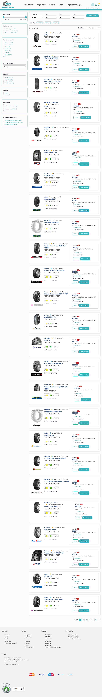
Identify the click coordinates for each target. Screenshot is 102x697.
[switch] (22, 689)
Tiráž (6, 639)
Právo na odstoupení (11, 643)
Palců (74, 14)
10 (96, 620)
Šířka (46, 14)
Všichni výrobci (29, 647)
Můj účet (96, 5)
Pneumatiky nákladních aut (12, 662)
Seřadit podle (82, 28)
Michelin (27, 643)
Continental (28, 637)
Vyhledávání (92, 15)
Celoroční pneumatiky (74, 639)
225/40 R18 (48, 639)
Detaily (75, 46)
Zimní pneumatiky (73, 637)
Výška (60, 14)
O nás (61, 5)
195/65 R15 (48, 641)
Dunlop (27, 639)
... (92, 620)
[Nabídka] (24, 688)
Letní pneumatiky (73, 635)
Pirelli (26, 645)
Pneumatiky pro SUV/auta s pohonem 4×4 (17, 660)
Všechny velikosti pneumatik (53, 647)
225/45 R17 (48, 637)
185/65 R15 (48, 645)
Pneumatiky (28, 5)
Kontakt (52, 5)
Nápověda (41, 5)
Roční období (34, 14)
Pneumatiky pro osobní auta (13, 658)
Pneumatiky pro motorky (12, 664)
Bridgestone (28, 635)
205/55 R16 (48, 635)
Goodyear (27, 641)
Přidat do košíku (84, 46)
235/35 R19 (48, 643)
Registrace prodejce (74, 5)
